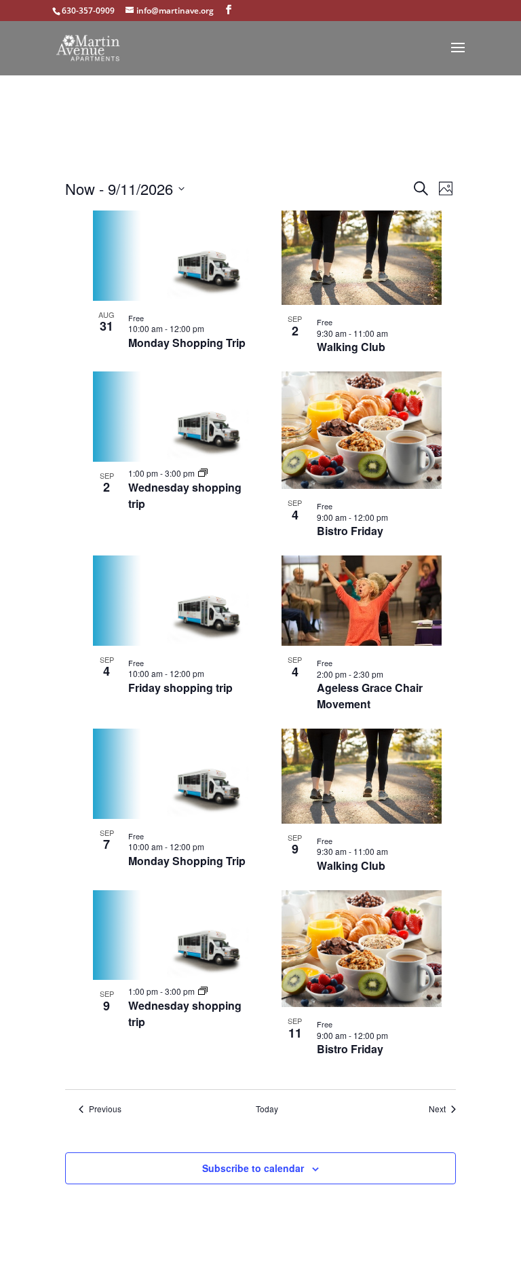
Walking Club (351, 346)
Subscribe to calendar (253, 1168)
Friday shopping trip (180, 687)
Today (267, 1108)
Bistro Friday (350, 530)
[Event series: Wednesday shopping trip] (203, 473)
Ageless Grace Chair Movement (370, 696)
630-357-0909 (88, 10)
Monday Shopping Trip (187, 342)
